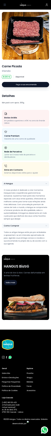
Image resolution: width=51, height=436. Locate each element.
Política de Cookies (10, 390)
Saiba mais (10, 282)
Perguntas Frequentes (11, 382)
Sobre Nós (6, 373)
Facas (29, 386)
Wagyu (29, 377)
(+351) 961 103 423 (9, 402)
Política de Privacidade (11, 386)
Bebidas (30, 382)
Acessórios (31, 390)
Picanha (30, 373)
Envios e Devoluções (10, 377)
